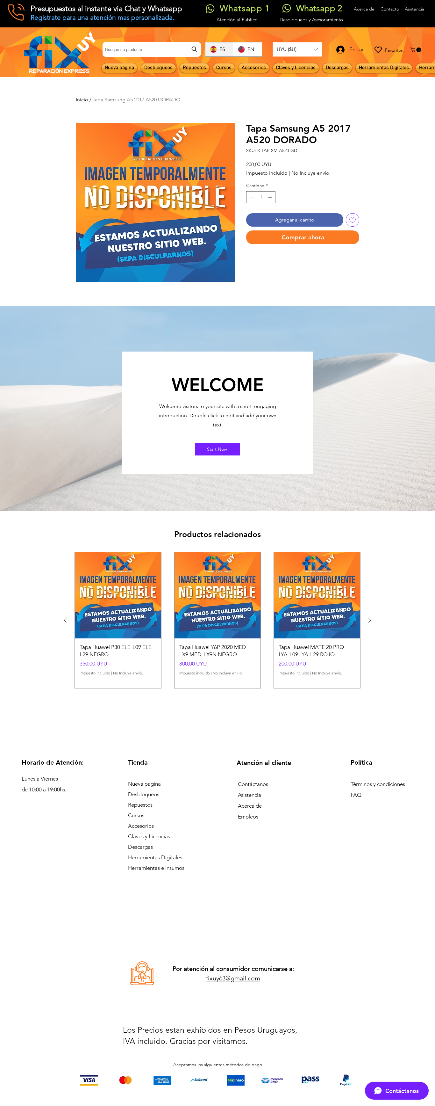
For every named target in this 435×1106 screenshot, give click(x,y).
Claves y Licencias (149, 836)
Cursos (136, 815)
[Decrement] (251, 197)
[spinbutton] (261, 197)
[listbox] (297, 49)
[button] (297, 49)
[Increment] (271, 197)
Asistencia (249, 795)
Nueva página (144, 784)
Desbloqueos (143, 794)
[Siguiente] (370, 620)
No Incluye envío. (311, 173)
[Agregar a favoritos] (352, 220)
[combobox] (152, 49)
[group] (217, 620)
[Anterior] (65, 620)
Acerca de (250, 806)
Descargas (140, 847)
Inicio (82, 100)
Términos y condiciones (378, 784)
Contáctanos (253, 784)
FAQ (356, 795)
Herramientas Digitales (155, 857)
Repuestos (140, 805)
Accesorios (141, 826)
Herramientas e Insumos (156, 868)
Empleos (248, 816)
